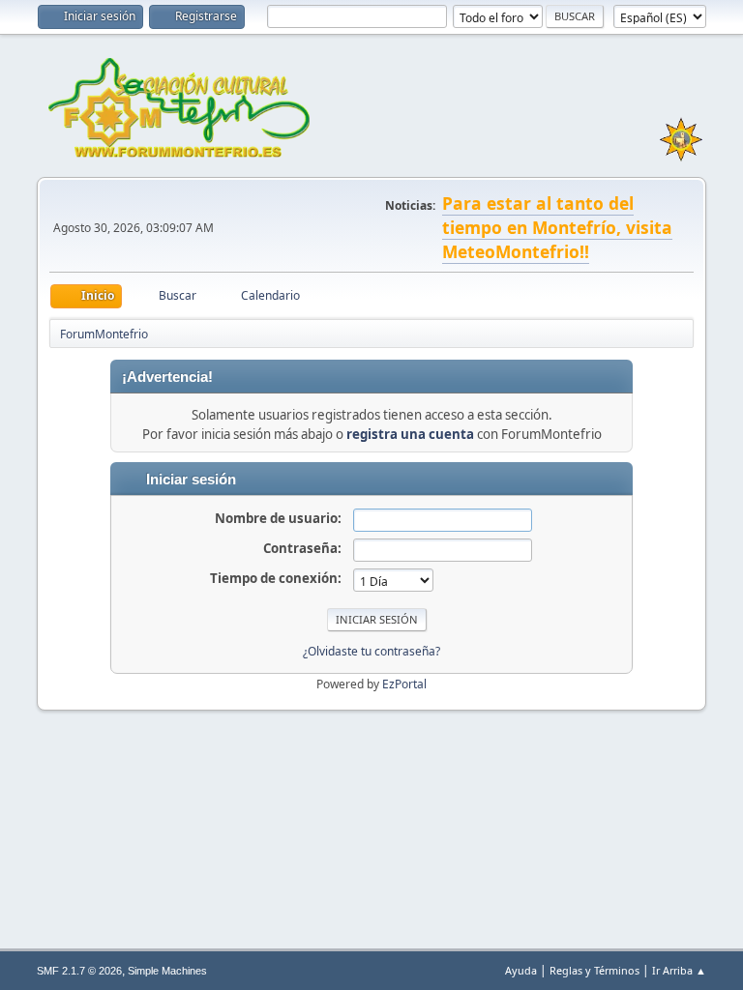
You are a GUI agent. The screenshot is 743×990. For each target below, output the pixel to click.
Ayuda (521, 970)
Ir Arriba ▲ (679, 970)
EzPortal (404, 684)
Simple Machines (167, 970)
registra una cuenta (410, 434)
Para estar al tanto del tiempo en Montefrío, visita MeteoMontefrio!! (557, 227)
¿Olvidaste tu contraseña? (371, 651)
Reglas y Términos (594, 970)
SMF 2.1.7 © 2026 (79, 970)
